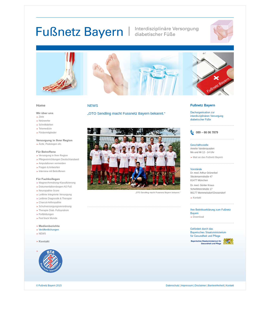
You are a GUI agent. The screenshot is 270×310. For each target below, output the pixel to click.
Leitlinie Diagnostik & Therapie (55, 198)
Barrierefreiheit (216, 285)
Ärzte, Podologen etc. (50, 144)
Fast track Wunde (48, 218)
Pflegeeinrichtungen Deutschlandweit (59, 159)
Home (40, 105)
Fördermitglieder (48, 132)
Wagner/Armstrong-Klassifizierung (57, 182)
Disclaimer (200, 285)
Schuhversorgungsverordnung (55, 206)
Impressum (187, 285)
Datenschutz (172, 285)
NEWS (42, 233)
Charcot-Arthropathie (50, 202)
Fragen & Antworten (49, 167)
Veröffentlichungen (49, 229)
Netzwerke (44, 120)
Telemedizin (45, 128)
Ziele (41, 116)
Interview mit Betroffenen (52, 171)
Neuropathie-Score (49, 190)
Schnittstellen (46, 124)
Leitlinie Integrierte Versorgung (55, 194)
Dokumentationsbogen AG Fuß (55, 186)
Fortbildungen (46, 214)
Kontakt (44, 241)
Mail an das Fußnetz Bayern (208, 157)
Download (198, 216)
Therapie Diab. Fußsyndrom (54, 210)
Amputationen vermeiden (52, 163)
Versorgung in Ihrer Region (53, 155)
